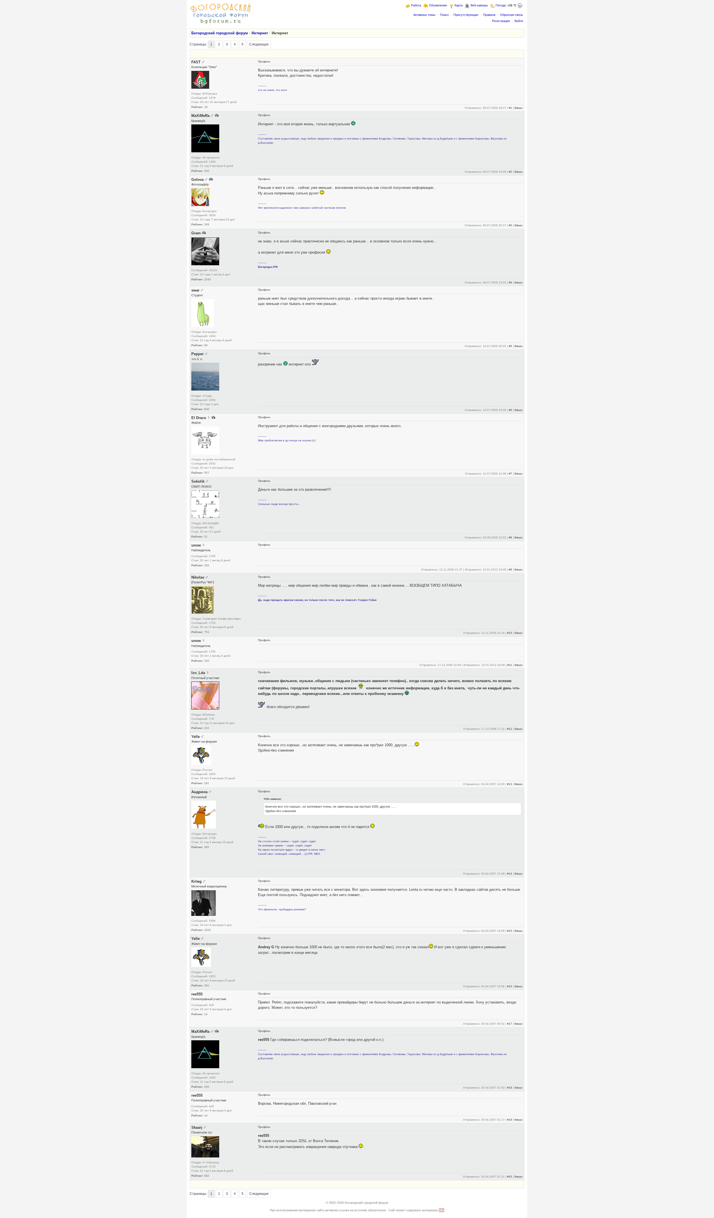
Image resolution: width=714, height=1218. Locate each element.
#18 (509, 1087)
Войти (519, 21)
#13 (509, 784)
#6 (510, 409)
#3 (510, 225)
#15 (509, 930)
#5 (510, 346)
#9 (510, 569)
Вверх (519, 107)
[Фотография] (217, 116)
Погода (501, 5)
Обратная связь (511, 14)
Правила (489, 14)
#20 (509, 1176)
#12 (509, 728)
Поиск (444, 14)
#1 (510, 107)
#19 (509, 1119)
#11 (509, 664)
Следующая (259, 44)
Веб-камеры (479, 5)
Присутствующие (466, 14)
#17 (509, 1023)
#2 (510, 171)
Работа (416, 5)
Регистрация (501, 21)
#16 (509, 986)
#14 (509, 873)
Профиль (264, 61)
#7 (510, 473)
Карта (459, 5)
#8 (510, 537)
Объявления (438, 5)
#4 (510, 282)
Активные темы (424, 14)
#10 (509, 632)
